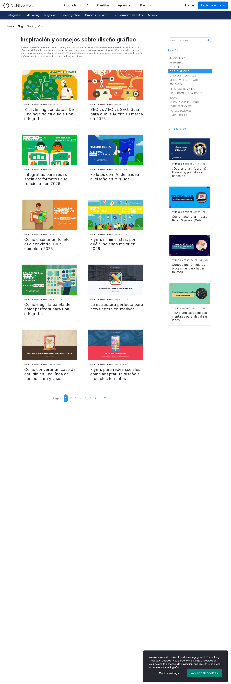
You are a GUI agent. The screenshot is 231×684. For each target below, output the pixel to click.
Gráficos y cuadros (97, 15)
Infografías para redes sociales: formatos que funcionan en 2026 (45, 179)
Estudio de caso (180, 106)
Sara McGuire (183, 308)
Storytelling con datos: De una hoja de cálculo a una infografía (49, 114)
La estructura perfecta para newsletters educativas (116, 306)
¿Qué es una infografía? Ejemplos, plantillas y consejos (189, 172)
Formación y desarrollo (186, 93)
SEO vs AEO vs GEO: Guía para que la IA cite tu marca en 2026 (116, 114)
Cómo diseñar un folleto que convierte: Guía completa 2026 (47, 244)
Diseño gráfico (70, 15)
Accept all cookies (204, 673)
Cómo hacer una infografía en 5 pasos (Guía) (190, 218)
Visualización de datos (129, 15)
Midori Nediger (183, 164)
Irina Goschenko (37, 104)
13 (105, 398)
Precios (145, 5)
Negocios (50, 15)
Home (10, 26)
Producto (70, 5)
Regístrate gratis (213, 5)
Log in (189, 5)
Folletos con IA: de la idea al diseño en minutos (114, 176)
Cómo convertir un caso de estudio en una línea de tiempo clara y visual (50, 374)
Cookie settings (169, 673)
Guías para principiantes (185, 101)
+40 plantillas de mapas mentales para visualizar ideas (189, 316)
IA (87, 5)
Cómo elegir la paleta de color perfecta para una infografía (47, 309)
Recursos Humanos (182, 88)
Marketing (32, 15)
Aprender (125, 5)
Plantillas (103, 5)
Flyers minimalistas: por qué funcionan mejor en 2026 (113, 244)
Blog (20, 26)
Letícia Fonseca (184, 260)
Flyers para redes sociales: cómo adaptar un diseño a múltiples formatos (116, 374)
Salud (174, 97)
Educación (176, 84)
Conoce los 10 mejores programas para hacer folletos (188, 268)
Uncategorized (179, 115)
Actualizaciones (180, 110)
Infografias (14, 15)
